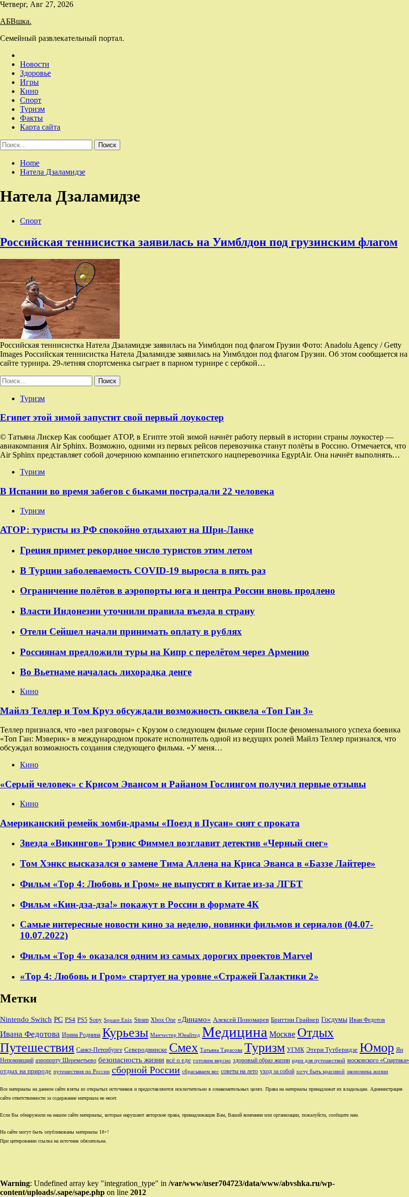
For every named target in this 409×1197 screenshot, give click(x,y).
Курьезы (125, 1032)
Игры (29, 82)
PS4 (70, 1019)
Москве (282, 1034)
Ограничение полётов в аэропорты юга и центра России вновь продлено (177, 590)
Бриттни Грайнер (295, 1019)
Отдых (315, 1032)
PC (58, 1019)
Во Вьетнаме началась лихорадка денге (106, 672)
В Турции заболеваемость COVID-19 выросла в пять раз (143, 570)
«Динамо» (194, 1019)
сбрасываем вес (200, 1071)
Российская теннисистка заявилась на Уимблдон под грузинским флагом (199, 242)
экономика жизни (367, 1071)
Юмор (377, 1047)
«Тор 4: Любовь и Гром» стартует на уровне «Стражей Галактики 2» (169, 976)
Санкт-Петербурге (99, 1049)
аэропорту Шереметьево (65, 1060)
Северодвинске (145, 1049)
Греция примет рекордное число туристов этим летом (136, 550)
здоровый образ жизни (261, 1060)
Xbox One (163, 1019)
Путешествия (37, 1047)
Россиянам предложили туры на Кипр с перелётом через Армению (164, 652)
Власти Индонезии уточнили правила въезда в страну (137, 611)
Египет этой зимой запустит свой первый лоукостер (112, 417)
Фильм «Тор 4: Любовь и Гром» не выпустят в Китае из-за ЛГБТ (161, 884)
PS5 (82, 1019)
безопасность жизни (131, 1059)
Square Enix (118, 1020)
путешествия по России (81, 1071)
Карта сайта (40, 127)
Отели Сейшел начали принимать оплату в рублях (131, 631)
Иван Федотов (367, 1020)
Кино (29, 91)
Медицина (234, 1032)
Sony (95, 1019)
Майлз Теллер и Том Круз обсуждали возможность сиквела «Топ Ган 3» (156, 711)
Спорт (30, 100)
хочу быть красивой (320, 1071)
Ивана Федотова (30, 1034)
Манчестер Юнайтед (175, 1035)
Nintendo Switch (26, 1019)
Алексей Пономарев (241, 1019)
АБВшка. (15, 21)
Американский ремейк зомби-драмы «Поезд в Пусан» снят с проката (150, 823)
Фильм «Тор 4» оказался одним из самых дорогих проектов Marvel (166, 956)
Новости (34, 64)
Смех (183, 1047)
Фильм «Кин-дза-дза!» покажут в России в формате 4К (139, 904)
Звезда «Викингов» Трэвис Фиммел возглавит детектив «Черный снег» (174, 843)
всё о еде (178, 1060)
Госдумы (334, 1019)
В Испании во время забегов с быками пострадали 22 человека (137, 491)
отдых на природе (25, 1071)
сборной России (146, 1069)
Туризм (32, 109)
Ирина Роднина (81, 1035)
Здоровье (35, 73)
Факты (31, 118)
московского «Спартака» (378, 1060)
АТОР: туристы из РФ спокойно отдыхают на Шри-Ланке (126, 529)
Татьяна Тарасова (221, 1050)
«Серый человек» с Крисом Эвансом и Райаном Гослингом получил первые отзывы (183, 784)
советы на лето (239, 1071)
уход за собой (277, 1071)
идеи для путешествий (318, 1060)
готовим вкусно (212, 1060)
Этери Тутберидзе (332, 1049)
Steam (141, 1019)
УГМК (295, 1049)
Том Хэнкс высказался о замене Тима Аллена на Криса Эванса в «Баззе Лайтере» (198, 863)
